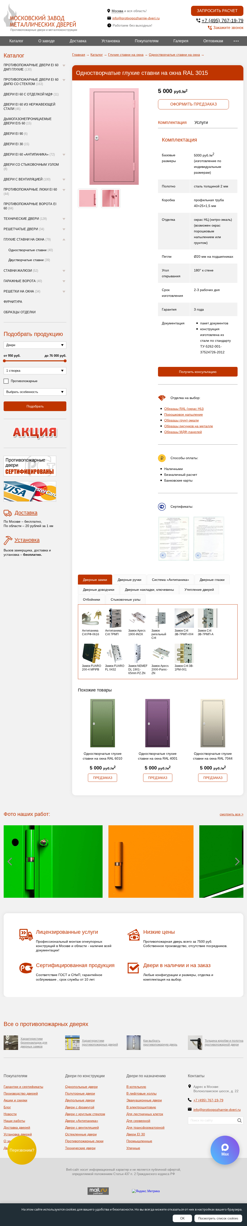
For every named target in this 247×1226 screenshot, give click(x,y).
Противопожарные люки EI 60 (30, 192)
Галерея (180, 41)
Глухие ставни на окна (27, 239)
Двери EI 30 (16, 144)
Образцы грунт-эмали (181, 420)
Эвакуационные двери (144, 1100)
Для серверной (138, 1121)
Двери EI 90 (15, 133)
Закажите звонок (228, 28)
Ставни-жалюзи (21, 270)
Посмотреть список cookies (218, 1218)
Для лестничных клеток (144, 1114)
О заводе (46, 41)
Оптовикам (213, 41)
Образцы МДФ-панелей (183, 432)
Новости (10, 1114)
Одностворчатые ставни (30, 250)
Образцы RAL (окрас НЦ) (184, 409)
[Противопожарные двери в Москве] (40, 16)
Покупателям (146, 41)
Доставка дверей (17, 1127)
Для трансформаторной (145, 1127)
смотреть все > (231, 814)
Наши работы (14, 1121)
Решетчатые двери (24, 229)
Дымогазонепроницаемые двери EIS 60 (28, 121)
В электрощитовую (141, 1107)
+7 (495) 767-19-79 (222, 20)
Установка (111, 41)
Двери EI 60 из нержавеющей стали (29, 107)
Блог (7, 1107)
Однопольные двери (81, 1087)
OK (182, 1218)
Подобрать (35, 406)
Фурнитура (13, 302)
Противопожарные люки (84, 1141)
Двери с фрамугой (79, 1107)
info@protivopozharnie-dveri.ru (136, 18)
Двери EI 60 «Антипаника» (29, 154)
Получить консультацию (198, 372)
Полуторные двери (80, 1093)
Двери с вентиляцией (27, 179)
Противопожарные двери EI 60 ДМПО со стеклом (31, 82)
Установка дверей (18, 1134)
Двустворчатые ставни (29, 260)
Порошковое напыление (183, 414)
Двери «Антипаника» (81, 1121)
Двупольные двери (80, 1100)
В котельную (136, 1087)
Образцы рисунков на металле (188, 426)
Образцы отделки (19, 312)
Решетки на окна (22, 291)
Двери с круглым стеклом (85, 1114)
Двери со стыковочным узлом (31, 167)
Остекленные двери (81, 1134)
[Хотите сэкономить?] (35, 433)
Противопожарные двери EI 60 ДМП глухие (31, 67)
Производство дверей (21, 1093)
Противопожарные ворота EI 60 (30, 206)
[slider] (4, 360)
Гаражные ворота (23, 281)
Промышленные (139, 1141)
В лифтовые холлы (141, 1093)
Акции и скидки (15, 1100)
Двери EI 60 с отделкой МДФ (31, 94)
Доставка (78, 41)
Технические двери (25, 219)
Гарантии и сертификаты (23, 1087)
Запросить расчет (217, 11)
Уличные (133, 1148)
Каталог (16, 41)
